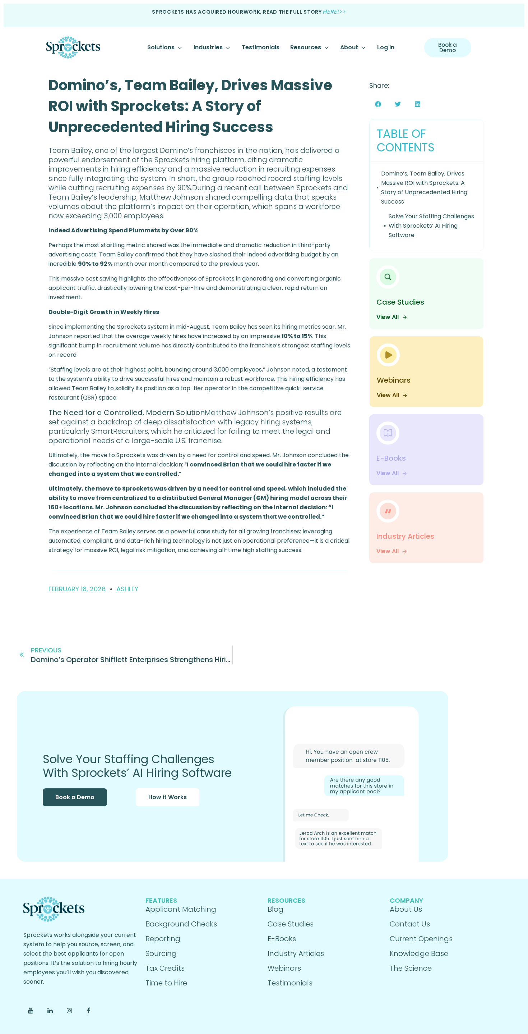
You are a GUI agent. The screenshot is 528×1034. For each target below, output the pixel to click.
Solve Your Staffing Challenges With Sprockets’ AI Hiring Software (431, 225)
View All (387, 317)
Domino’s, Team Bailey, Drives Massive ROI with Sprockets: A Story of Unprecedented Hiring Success (190, 106)
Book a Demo (74, 797)
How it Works (167, 797)
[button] (378, 104)
